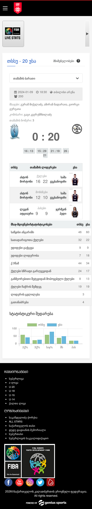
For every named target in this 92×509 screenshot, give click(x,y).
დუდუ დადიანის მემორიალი (27, 430)
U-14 (12, 399)
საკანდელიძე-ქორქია (23, 417)
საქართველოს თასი (22, 425)
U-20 (12, 387)
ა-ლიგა (13, 382)
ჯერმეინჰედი (61, 211)
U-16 (12, 395)
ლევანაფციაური (26, 211)
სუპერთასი (16, 434)
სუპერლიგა (16, 378)
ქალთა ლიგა (17, 403)
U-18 (12, 391)
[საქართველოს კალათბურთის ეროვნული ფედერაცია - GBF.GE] (18, 7)
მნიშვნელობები (63, 61)
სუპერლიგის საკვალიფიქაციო (29, 438)
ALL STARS (15, 421)
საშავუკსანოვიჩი (58, 179)
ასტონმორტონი (26, 179)
